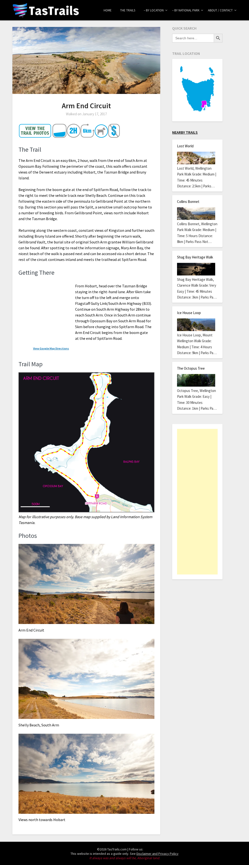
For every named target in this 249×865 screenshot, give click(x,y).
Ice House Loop (189, 312)
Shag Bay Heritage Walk (195, 257)
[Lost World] (196, 158)
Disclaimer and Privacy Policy (157, 853)
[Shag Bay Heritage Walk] (196, 269)
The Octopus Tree (191, 368)
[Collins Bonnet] (196, 213)
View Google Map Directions (51, 348)
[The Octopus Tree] (196, 380)
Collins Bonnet (188, 201)
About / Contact (220, 10)
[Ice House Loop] (196, 324)
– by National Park (185, 10)
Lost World (185, 146)
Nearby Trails (185, 132)
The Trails (127, 10)
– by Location (154, 10)
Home (108, 10)
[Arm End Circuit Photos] (35, 136)
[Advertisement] (197, 501)
